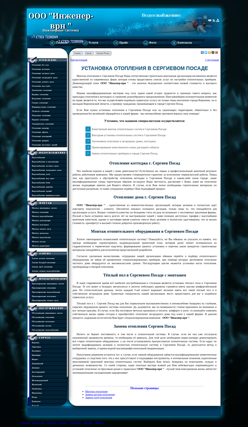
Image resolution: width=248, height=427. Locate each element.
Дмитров (35, 368)
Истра (34, 397)
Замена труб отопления (42, 267)
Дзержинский (37, 363)
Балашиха (36, 351)
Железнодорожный (40, 380)
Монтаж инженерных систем (44, 208)
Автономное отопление (42, 90)
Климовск (36, 401)
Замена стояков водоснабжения (46, 271)
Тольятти (51, 422)
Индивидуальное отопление (44, 107)
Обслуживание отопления (43, 317)
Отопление (48, 60)
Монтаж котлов (39, 241)
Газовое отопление (40, 103)
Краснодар (38, 422)
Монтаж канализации (41, 220)
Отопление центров (40, 140)
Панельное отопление (41, 115)
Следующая (212, 59)
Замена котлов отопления (43, 258)
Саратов (25, 422)
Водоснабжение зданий (42, 191)
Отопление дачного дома (43, 82)
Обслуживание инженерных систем (47, 313)
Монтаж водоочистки (41, 237)
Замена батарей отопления (43, 262)
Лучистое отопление (40, 111)
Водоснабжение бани (41, 182)
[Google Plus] (216, 52)
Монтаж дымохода (40, 233)
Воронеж (35, 342)
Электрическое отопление (43, 124)
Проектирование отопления (44, 288)
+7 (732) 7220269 (44, 37)
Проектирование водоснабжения (46, 292)
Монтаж (45, 203)
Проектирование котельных (44, 296)
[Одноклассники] (209, 52)
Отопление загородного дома (45, 77)
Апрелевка (36, 347)
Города (45, 337)
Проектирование (53, 279)
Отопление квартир (40, 128)
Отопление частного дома (43, 73)
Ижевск (63, 422)
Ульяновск (76, 422)
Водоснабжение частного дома (45, 166)
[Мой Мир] (213, 52)
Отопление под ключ (41, 86)
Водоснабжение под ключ (43, 178)
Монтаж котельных (40, 224)
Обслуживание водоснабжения (45, 330)
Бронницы (36, 355)
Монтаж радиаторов (41, 246)
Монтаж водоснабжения (42, 216)
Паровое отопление (40, 119)
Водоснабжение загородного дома (47, 170)
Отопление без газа (40, 65)
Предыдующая (78, 59)
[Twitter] (206, 52)
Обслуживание (51, 308)
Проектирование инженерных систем (48, 283)
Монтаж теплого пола (41, 229)
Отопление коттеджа (41, 69)
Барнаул (88, 422)
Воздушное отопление (41, 98)
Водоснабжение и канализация (45, 161)
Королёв (35, 405)
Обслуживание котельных (43, 321)
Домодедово (37, 376)
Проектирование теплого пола (45, 300)
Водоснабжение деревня (42, 187)
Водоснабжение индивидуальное (46, 195)
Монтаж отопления (40, 212)
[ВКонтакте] (202, 52)
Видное (35, 359)
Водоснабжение (52, 152)
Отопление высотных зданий (44, 145)
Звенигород (37, 389)
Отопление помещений (41, 136)
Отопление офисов (40, 132)
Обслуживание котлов (41, 325)
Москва (99, 422)
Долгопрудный (38, 372)
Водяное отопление (40, 94)
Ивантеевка (37, 393)
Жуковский (37, 384)
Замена (45, 253)
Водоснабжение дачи (41, 174)
